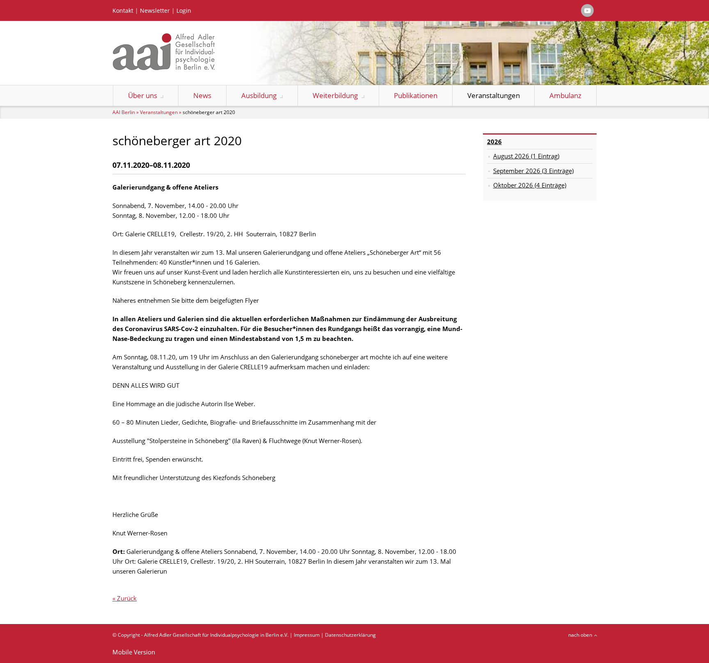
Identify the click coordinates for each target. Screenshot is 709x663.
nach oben (580, 634)
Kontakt (122, 10)
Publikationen (415, 95)
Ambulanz (565, 95)
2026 (494, 141)
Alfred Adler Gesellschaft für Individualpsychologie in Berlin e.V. (216, 634)
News (202, 95)
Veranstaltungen (493, 95)
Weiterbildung (335, 95)
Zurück (127, 598)
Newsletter (155, 10)
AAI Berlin (123, 112)
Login (183, 10)
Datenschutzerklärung (350, 634)
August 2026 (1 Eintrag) (526, 156)
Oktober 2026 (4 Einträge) (529, 185)
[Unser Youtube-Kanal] (587, 10)
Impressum (307, 634)
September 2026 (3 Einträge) (533, 171)
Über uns (142, 95)
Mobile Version (133, 652)
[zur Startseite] (163, 68)
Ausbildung (259, 95)
